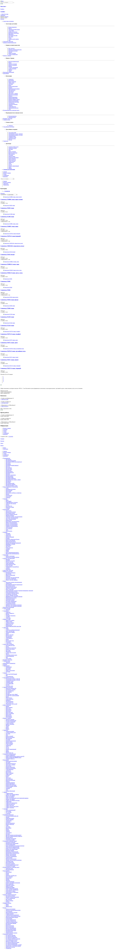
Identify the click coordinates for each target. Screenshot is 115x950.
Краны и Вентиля (10, 824)
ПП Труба (8, 463)
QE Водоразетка (9, 701)
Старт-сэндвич (12, 161)
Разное (7, 874)
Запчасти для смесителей (9, 558)
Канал (10, 85)
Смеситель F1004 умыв (7, 308)
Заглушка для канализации (12, 517)
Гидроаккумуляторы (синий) (12, 593)
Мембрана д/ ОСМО (10, 544)
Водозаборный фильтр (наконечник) (14, 584)
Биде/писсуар (9, 505)
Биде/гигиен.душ (10, 640)
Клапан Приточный (13, 86)
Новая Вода (8, 545)
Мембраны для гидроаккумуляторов (14, 596)
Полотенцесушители (8, 934)
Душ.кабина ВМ (12, 132)
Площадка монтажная (13, 157)
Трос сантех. (9, 510)
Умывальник (6, 184)
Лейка (7, 628)
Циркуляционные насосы (11, 591)
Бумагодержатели (13, 27)
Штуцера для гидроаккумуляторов (13, 606)
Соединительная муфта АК (12, 816)
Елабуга (2, 9)
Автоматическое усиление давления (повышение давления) (19, 590)
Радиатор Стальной (10, 863)
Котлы (4, 907)
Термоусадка (9, 583)
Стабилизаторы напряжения (12, 914)
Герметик (8, 497)
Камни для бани (12, 53)
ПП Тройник (9, 467)
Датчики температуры (11, 920)
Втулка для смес (9, 562)
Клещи (7, 873)
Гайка (7, 825)
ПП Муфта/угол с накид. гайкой (13, 479)
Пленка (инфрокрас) (10, 755)
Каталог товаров (7, 172)
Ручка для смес (9, 565)
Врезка (7, 706)
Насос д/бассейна (10, 589)
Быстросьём (8, 573)
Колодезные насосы (10, 585)
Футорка (8, 833)
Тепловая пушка (9, 861)
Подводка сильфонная (11, 578)
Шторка (10, 69)
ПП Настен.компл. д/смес (11, 485)
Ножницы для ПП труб (11, 875)
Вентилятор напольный (8, 72)
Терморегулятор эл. (10, 758)
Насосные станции (10, 600)
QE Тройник (9, 692)
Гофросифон (9, 801)
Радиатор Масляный (10, 844)
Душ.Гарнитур (9, 638)
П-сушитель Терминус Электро (13, 938)
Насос (4, 581)
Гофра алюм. (11, 82)
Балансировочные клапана (12, 917)
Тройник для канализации (12, 526)
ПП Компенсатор (10, 472)
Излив (7, 633)
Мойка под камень (10, 620)
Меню (4, 447)
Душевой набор (12, 136)
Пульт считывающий (10, 810)
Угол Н (10, 164)
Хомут (10, 167)
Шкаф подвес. (9, 906)
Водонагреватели (12, 116)
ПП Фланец (8, 459)
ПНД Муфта (9, 709)
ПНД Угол (8, 708)
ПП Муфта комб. (10, 477)
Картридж (8, 569)
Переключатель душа (10, 564)
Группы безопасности (11, 919)
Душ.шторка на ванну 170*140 (15, 135)
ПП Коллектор (9, 471)
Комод (7, 904)
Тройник (11, 105)
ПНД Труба (8, 714)
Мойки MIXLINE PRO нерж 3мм (13, 626)
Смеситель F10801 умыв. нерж (9, 226)
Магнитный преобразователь (12, 553)
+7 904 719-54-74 (4, 406)
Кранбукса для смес (10, 560)
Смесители (5, 183)
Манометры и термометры (9, 663)
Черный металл (9, 837)
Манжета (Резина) (10, 515)
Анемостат (11, 79)
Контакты (5, 176)
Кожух (7, 696)
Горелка (10, 52)
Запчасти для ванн (13, 63)
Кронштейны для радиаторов (12, 852)
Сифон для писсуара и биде (12, 806)
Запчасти (11, 125)
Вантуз (10, 28)
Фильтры (5, 532)
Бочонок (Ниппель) (10, 823)
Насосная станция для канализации (14, 582)
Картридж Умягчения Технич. (12, 539)
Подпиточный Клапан (11, 929)
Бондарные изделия (13, 50)
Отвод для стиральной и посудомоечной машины (17, 798)
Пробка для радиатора (11, 855)
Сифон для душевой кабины (12, 794)
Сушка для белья (12, 68)
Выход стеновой (12, 81)
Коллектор (8, 924)
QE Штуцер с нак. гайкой (12, 694)
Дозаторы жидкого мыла (14, 29)
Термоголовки (9, 857)
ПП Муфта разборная (11, 478)
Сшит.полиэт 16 (9, 702)
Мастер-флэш (12, 154)
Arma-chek (8, 618)
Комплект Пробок (10, 850)
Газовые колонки (10, 913)
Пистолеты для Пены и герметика (13, 492)
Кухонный (8, 641)
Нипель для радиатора (11, 854)
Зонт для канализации (11, 519)
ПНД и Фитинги (7, 705)
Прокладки (5, 554)
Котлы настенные (10, 925)
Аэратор (8, 568)
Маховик (8, 559)
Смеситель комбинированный (13, 630)
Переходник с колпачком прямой (13, 945)
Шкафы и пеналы (7, 903)
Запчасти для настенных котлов (13, 916)
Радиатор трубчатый (10, 842)
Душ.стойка (11, 30)
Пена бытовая (9, 490)
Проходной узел (12, 160)
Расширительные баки (11, 930)
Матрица (8, 880)
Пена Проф (8, 491)
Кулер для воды (9, 547)
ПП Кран (8, 473)
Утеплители (6, 610)
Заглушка (11, 149)
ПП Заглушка (9, 469)
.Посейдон (8, 534)
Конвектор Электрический (12, 851)
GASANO (10, 436)
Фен (9, 40)
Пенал (7, 905)
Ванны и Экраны (7, 55)
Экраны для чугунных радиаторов (13, 860)
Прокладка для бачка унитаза (12, 557)
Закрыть (6, 16)
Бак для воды (12, 48)
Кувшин (8, 538)
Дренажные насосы (10, 599)
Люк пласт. (11, 92)
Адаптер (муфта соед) (13, 146)
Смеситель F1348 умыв (7, 216)
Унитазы (5, 498)
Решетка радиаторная (13, 100)
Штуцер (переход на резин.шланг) (13, 835)
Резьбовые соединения (8, 814)
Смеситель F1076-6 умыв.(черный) (11, 236)
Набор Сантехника (10, 556)
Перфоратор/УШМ (10, 887)
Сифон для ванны (10, 807)
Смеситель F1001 (5, 281)
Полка (10, 37)
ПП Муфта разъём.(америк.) (12, 465)
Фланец (7, 817)
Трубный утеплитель (10, 615)
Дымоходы (5, 141)
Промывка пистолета (11, 489)
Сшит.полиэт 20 (9, 699)
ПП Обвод (8, 482)
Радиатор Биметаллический (12, 864)
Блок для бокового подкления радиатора (15, 845)
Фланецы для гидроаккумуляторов (14, 604)
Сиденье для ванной (13, 67)
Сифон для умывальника (11, 802)
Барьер (7, 550)
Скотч (7, 488)
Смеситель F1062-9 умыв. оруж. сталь (12, 273)
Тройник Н (11, 162)
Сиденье (8, 508)
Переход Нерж (12, 156)
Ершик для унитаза (13, 31)
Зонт (10, 150)
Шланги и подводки (7, 571)
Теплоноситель (9, 931)
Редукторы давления (10, 602)
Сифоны (5, 792)
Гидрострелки (9, 918)
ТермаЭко (8, 612)
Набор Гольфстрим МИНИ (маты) (13, 757)
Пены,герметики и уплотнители (10, 486)
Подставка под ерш (13, 35)
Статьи (4, 174)
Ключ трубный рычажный (12, 888)
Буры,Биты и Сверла (10, 891)
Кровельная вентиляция (14, 88)
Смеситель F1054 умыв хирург (9, 299)
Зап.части (8, 546)
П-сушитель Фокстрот (11, 936)
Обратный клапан (10, 818)
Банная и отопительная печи (9, 42)
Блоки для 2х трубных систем (12, 848)
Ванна (10, 62)
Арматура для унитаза (11, 503)
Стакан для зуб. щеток (14, 39)
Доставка (5, 429)
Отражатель (8, 948)
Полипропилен (6, 458)
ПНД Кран (8, 711)
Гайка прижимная (10, 563)
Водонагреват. (9, 635)
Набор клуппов (9, 886)
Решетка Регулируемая (14, 101)
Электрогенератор (10, 881)
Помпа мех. (8, 535)
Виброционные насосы (11, 597)
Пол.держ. (11, 36)
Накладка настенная (13, 94)
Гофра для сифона (10, 796)
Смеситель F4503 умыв (7, 208)
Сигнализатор (9, 911)
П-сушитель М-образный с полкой (13, 944)
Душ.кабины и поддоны (8, 126)
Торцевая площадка (13, 104)
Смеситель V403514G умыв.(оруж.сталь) (12, 246)
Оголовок (11, 155)
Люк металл (11, 91)
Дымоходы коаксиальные (11, 922)
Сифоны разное (9, 793)
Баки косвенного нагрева (11, 912)
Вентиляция (6, 73)
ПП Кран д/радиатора (11, 474)
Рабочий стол (9, 625)
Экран (10, 71)
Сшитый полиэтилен (8, 687)
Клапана (5, 664)
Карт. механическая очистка (12, 552)
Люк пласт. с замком (13, 93)
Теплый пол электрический (9, 754)
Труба (10, 163)
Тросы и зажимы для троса (12, 595)
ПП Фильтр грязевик (10, 484)
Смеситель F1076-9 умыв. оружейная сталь (13, 351)
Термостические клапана (11, 932)
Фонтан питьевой (10, 537)
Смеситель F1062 (5, 290)
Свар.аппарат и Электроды (12, 892)
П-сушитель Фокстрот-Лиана (12, 942)
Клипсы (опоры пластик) (11, 514)
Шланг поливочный (10, 575)
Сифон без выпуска (10, 804)
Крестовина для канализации (12, 521)
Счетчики (5, 808)
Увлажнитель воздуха (13, 107)
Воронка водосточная (11, 511)
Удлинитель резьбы (10, 839)
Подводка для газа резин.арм (12, 577)
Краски (7, 494)
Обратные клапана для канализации (14, 516)
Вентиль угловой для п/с (11, 941)
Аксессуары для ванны (8, 21)
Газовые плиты (6, 119)
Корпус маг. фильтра (10, 540)
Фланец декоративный (14, 165)
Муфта (7, 829)
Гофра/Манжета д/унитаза (12, 502)
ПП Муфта (8, 464)
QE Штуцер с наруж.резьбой (12, 695)
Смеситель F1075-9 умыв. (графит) (11, 334)
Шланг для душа (9, 634)
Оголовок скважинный (11, 601)
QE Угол (8, 693)
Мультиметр (8, 893)
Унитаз (7, 504)
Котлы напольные (10, 926)
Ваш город (3, 6)
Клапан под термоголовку (12, 849)
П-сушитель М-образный (11, 943)
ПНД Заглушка (9, 712)
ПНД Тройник (9, 707)
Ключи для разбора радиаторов (13, 882)
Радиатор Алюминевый (11, 856)
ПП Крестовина (9, 476)
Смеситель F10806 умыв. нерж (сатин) (12, 199)
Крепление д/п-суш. (10, 947)
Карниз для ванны (13, 65)
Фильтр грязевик (10, 819)
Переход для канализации (12, 523)
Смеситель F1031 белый (7, 254)
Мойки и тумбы (6, 619)
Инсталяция (8, 501)
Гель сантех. (8, 496)
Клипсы (10, 87)
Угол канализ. (9, 528)
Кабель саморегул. (10, 613)
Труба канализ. (9, 527)
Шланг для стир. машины (12, 579)
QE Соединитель (10, 690)
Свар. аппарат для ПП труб (12, 889)
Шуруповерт (9, 872)
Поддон (10, 139)
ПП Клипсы (8, 470)
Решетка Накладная (13, 98)
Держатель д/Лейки (10, 632)
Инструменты (6, 870)
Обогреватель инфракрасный (12, 847)
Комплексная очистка (11, 541)
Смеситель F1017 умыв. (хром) (9, 359)
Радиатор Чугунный (10, 866)
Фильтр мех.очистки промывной (13, 542)
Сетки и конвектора (13, 54)
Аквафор (8, 548)
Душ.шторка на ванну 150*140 (15, 133)
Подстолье (8, 668)
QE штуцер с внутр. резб (11, 703)
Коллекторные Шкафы (11, 923)
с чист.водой (9, 643)
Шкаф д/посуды (9, 624)
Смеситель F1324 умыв (7, 325)
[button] (2, 19)
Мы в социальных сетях (6, 408)
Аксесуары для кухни (8, 41)
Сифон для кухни (10, 805)
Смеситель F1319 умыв (7, 317)
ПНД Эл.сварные (10, 713)
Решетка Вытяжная (13, 97)
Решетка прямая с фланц (14, 99)
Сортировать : (4, 194)
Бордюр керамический (14, 61)
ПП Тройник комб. (10, 483)
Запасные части (12, 117)
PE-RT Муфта (9, 697)
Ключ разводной (9, 883)
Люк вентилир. (12, 90)
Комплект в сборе (10, 507)
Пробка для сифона (10, 799)
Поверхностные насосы (11, 587)
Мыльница (11, 34)
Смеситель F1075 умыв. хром (9, 342)
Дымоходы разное (13, 148)
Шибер (10, 168)
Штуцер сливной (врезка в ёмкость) (14, 836)
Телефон (3, 11)
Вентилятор (11, 80)
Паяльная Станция (10, 885)
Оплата (5, 430)
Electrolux (8, 533)
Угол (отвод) (9, 832)
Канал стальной (12, 151)
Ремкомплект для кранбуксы (12, 566)
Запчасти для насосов (11, 588)
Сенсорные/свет (9, 676)
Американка (9, 820)
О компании (6, 175)
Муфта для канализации (11, 522)
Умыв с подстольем (10, 670)
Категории (5, 449)
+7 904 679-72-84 (4, 14)
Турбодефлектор (12, 106)
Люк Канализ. (9, 531)
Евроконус (8, 700)
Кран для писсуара (10, 631)
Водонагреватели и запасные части (11, 110)
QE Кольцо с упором (10, 689)
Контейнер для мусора (14, 33)
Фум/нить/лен (9, 495)
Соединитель (12, 103)
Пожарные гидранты (10, 572)
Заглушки (11, 84)
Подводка (8, 576)
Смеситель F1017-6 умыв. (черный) (11, 368)
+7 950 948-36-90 (4, 402)
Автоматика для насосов (11, 594)
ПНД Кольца (9, 715)
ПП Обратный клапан (11, 460)
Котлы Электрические (11, 928)
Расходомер (8, 811)
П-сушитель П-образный (11, 937)
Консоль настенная (13, 152)
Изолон (7, 614)
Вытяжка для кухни (7, 118)
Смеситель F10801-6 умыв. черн (10, 264)
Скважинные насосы (10, 603)
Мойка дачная (9, 621)
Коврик (10, 66)
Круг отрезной (9, 876)
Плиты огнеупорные (10, 909)
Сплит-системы (6, 608)
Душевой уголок (12, 137)
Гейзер (7, 551)
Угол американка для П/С (12, 940)
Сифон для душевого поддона (12, 800)
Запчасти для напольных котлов (13, 910)
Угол (10, 109)
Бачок (7, 500)
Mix (7, 675)
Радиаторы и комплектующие (10, 841)
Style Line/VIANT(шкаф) (11, 674)
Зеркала (5, 672)
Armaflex (8, 616)
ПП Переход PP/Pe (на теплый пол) (14, 461)
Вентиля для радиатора (11, 858)
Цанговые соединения (11, 838)
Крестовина (8, 827)
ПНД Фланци (9, 717)
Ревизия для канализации (11, 525)
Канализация (6, 509)
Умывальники (6, 665)
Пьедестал (8, 669)
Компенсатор (9, 520)
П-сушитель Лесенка (10, 935)
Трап (7, 529)
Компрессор (8, 878)
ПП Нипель (8, 480)
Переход (10, 96)
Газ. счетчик (8, 812)
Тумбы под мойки (10, 622)
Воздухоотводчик (10, 862)
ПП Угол (8, 466)
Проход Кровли (12, 158)
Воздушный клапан (10, 513)
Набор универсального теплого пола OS (15, 756)
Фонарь (7, 879)
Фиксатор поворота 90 (11, 688)
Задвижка (8, 821)
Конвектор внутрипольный (12, 843)
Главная (5, 171)
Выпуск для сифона (10, 795)
